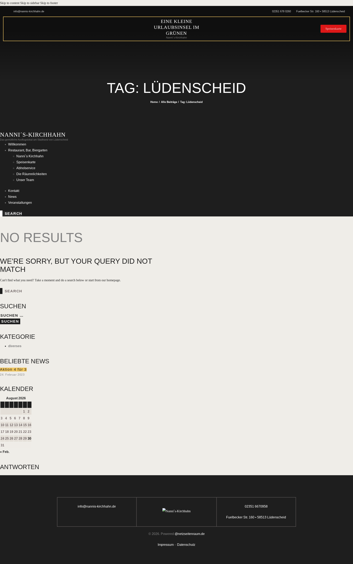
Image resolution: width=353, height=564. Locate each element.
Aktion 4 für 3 (13, 369)
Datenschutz (186, 544)
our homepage (111, 280)
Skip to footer (49, 3)
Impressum (166, 544)
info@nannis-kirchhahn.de (97, 506)
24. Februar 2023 (12, 374)
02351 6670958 (256, 506)
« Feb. (4, 452)
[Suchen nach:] (25, 315)
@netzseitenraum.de (190, 534)
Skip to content (9, 3)
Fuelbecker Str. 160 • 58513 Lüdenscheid (256, 517)
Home (154, 102)
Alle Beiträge (169, 102)
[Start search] (1, 213)
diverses (14, 346)
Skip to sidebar (29, 3)
